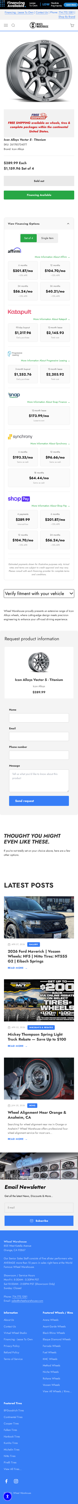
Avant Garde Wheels (54, 1326)
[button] (7, 1496)
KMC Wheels (50, 1359)
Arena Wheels (50, 1320)
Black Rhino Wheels (54, 1333)
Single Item (47, 238)
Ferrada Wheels (52, 1346)
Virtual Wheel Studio (15, 1333)
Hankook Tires (12, 1436)
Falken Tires (10, 1430)
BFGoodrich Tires (14, 1410)
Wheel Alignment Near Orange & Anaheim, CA (37, 1115)
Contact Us (42, 12)
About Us (9, 1320)
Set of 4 (28, 238)
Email (12, 728)
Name (12, 710)
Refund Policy (11, 1352)
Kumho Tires (11, 1443)
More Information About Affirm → (52, 257)
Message (14, 766)
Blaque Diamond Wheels (57, 1339)
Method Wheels (51, 1365)
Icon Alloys (18, 149)
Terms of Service (13, 1359)
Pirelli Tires (10, 1462)
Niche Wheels (51, 1372)
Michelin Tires (12, 1449)
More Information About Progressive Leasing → (45, 360)
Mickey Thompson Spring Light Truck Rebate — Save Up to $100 (37, 1037)
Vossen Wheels (51, 1385)
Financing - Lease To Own (19, 12)
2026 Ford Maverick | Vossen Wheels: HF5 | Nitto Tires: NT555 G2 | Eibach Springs (37, 956)
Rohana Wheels (51, 1378)
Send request (24, 801)
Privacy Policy (12, 1346)
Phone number (18, 747)
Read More (18, 968)
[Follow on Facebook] (6, 1481)
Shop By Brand (66, 17)
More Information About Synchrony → (50, 443)
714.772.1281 (66, 12)
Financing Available (39, 195)
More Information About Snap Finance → (48, 402)
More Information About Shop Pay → (51, 506)
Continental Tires (13, 1417)
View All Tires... (13, 1469)
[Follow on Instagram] (16, 1481)
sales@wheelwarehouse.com (27, 1301)
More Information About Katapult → (51, 319)
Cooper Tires (11, 1423)
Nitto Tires (10, 1456)
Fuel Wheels (49, 1352)
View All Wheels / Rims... (57, 1391)
